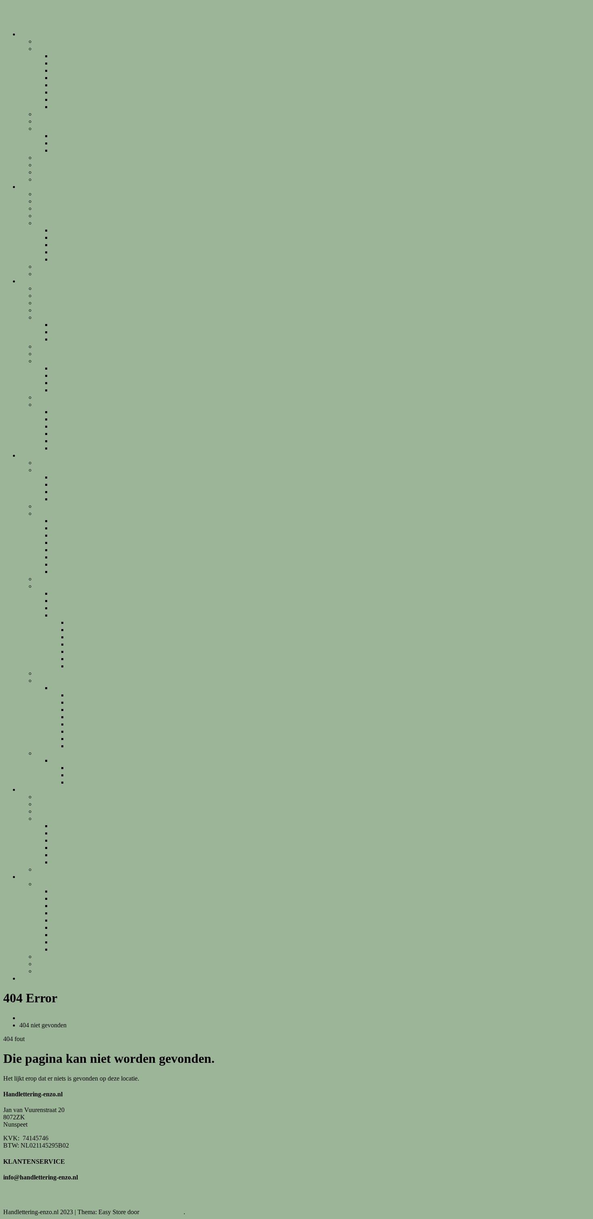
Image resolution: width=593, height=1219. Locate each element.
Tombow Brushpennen (81, 484)
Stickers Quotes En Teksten (87, 862)
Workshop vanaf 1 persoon (69, 48)
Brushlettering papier (62, 302)
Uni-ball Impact (88, 629)
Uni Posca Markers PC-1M (102, 695)
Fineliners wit (69, 535)
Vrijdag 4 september (77, 63)
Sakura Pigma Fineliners (83, 549)
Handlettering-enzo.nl (30, 20)
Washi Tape (50, 869)
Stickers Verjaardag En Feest (88, 854)
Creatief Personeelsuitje (65, 121)
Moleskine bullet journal (82, 426)
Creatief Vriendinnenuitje (67, 164)
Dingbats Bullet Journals (83, 411)
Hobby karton (53, 317)
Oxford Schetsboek (76, 390)
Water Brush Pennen (78, 499)
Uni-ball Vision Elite (94, 666)
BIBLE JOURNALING (66, 883)
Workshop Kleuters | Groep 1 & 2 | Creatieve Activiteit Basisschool (137, 135)
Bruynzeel (81, 767)
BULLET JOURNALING (69, 963)
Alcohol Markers (57, 462)
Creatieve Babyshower (64, 114)
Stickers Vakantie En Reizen (88, 847)
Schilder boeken (56, 266)
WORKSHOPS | (41, 34)
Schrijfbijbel (67, 934)
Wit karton (65, 331)
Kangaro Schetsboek (78, 382)
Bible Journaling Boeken (83, 898)
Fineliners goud (71, 520)
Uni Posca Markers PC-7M (102, 724)
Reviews (46, 179)
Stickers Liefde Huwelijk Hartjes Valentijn (105, 840)
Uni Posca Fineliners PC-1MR (90, 571)
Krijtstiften (49, 680)
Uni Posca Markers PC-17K (104, 738)
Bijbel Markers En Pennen (85, 920)
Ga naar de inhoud (26, 6)
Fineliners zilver (72, 542)
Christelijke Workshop (63, 172)
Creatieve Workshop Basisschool (77, 128)
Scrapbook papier (57, 353)
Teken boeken (53, 273)
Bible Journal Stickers (79, 913)
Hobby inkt (50, 673)
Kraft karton (67, 324)
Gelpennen (49, 586)
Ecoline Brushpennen (79, 477)
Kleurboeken (52, 223)
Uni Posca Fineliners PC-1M (88, 564)
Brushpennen (52, 469)
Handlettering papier (61, 310)
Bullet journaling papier (65, 295)
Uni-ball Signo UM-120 (98, 651)
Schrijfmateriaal (72, 942)
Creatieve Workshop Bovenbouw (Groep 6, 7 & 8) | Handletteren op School (149, 150)
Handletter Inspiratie (45, 978)
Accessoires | (35, 789)
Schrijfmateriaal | (40, 455)
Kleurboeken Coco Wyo (83, 230)
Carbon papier (53, 804)
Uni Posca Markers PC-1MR (105, 702)
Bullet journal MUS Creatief (88, 433)
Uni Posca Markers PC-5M (102, 716)
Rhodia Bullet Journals (81, 448)
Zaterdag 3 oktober (76, 77)
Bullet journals (54, 404)
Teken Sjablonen (73, 949)
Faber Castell (84, 782)
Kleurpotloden (70, 760)
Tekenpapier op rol (59, 397)
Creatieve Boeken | (43, 186)
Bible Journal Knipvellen (67, 796)
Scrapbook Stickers (60, 818)
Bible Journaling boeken (66, 193)
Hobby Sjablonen (57, 811)
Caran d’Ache (86, 775)
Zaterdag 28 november (80, 92)
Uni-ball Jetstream (91, 637)
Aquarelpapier (53, 288)
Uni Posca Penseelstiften (83, 491)
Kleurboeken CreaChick (83, 237)
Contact (13, 1191)
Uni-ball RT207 (88, 644)
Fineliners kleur (71, 528)
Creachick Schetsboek (80, 375)
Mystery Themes (162, 1212)
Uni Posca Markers (76, 687)
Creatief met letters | (44, 876)
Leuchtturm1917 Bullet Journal (91, 419)
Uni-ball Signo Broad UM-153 (107, 658)
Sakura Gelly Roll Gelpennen (89, 607)
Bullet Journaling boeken (67, 208)
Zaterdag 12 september (81, 70)
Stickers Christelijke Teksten (88, 833)
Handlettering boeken (62, 215)
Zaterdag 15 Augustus (80, 55)
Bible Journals (70, 891)
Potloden (46, 753)
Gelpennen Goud (74, 593)
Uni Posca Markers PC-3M (102, 709)
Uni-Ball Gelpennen (77, 615)
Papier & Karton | (41, 281)
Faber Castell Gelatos (62, 578)
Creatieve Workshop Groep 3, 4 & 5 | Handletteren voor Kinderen (136, 143)
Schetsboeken (53, 361)
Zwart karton (68, 339)
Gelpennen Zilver (74, 600)
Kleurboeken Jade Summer (86, 244)
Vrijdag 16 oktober (76, 85)
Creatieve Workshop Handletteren (78, 41)
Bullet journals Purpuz (80, 440)
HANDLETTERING (63, 971)
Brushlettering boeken (63, 201)
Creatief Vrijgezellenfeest (67, 157)
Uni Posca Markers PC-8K (102, 731)
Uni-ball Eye (84, 622)
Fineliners (48, 513)
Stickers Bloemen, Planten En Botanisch (103, 825)
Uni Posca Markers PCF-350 (105, 745)
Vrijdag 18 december (78, 106)
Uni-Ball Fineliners (76, 557)
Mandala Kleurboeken (80, 252)
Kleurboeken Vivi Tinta (82, 259)
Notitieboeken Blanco (63, 346)
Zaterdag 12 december (80, 99)
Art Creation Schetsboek (83, 368)
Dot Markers (51, 506)
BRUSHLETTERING (64, 956)
